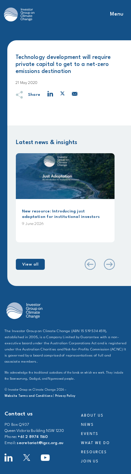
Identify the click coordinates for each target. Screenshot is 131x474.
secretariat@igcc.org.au (40, 443)
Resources (94, 452)
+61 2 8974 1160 (33, 437)
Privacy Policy (65, 395)
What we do (95, 443)
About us (92, 416)
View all (30, 264)
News (87, 425)
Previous (89, 264)
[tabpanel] (65, 197)
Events (90, 434)
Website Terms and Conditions (28, 395)
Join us (90, 461)
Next (109, 264)
